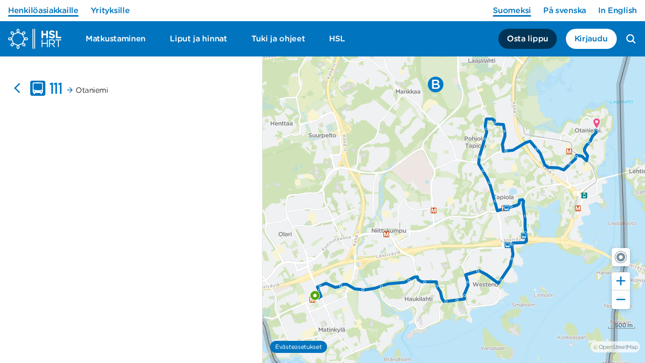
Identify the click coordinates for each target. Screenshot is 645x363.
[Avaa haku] (631, 39)
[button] (621, 257)
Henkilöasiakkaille (43, 10)
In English (617, 10)
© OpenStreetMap (615, 346)
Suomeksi (512, 10)
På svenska (564, 10)
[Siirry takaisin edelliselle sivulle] (17, 88)
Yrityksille (110, 10)
